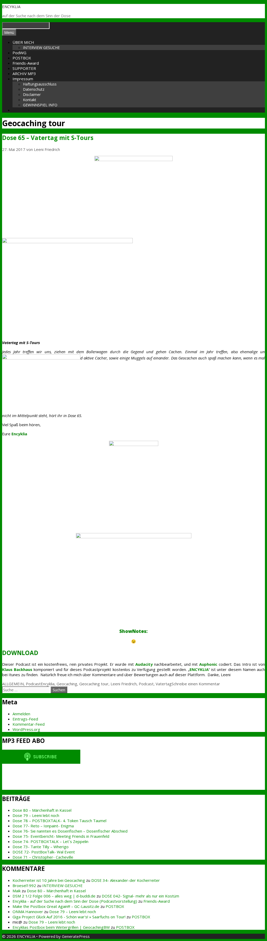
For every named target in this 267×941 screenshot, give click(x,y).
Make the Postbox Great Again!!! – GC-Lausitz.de (56, 906)
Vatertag (164, 683)
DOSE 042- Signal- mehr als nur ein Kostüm (140, 896)
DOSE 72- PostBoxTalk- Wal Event (44, 851)
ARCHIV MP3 (24, 73)
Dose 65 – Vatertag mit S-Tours (47, 138)
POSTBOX (22, 57)
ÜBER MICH (23, 42)
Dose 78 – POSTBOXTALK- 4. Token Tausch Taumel (59, 820)
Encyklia (47, 683)
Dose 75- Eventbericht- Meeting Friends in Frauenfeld (61, 836)
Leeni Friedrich (124, 683)
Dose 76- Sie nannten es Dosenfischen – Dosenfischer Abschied (70, 831)
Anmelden (21, 713)
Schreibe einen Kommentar (196, 683)
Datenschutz (33, 89)
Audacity (144, 664)
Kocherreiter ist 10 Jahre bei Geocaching (49, 880)
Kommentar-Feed (29, 724)
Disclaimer (32, 94)
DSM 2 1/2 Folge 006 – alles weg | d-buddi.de (54, 896)
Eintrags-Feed (25, 719)
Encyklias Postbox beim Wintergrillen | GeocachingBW (61, 927)
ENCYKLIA (11, 6)
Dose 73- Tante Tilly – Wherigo (41, 846)
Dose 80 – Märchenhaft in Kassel (42, 810)
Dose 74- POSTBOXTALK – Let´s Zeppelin (50, 841)
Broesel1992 (24, 885)
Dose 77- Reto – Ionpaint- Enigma (43, 825)
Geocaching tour (93, 683)
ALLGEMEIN (13, 683)
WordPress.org (26, 729)
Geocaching (67, 683)
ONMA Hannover (28, 911)
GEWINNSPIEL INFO (40, 104)
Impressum (23, 78)
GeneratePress (76, 936)
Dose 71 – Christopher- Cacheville (43, 857)
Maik (17, 890)
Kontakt (29, 99)
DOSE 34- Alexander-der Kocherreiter (125, 880)
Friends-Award (26, 63)
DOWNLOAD (20, 653)
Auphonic (208, 664)
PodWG (19, 52)
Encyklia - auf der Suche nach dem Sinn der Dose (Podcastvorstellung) (75, 901)
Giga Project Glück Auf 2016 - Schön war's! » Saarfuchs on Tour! (69, 916)
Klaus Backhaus (17, 669)
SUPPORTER (24, 68)
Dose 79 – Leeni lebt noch (36, 815)
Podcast (33, 683)
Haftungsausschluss (40, 84)
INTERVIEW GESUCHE (41, 47)
